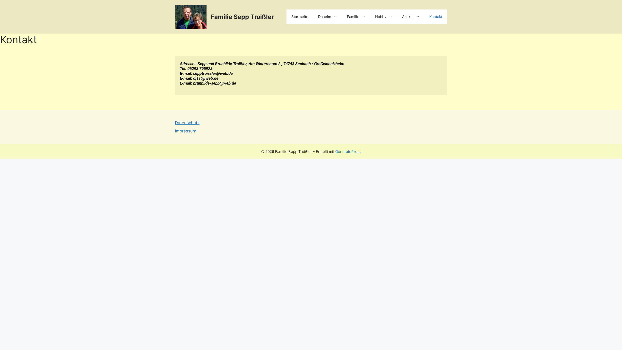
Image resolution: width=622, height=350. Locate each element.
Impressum (185, 131)
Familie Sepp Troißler (242, 16)
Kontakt (435, 16)
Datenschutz (187, 122)
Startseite (299, 16)
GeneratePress (348, 151)
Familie (353, 16)
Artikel (408, 16)
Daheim (324, 16)
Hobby (380, 16)
